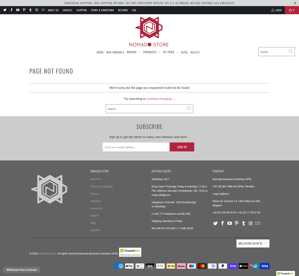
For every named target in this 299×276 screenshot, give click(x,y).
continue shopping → (160, 99)
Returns (123, 10)
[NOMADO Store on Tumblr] (30, 10)
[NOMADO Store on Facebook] (11, 10)
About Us (53, 10)
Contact (67, 10)
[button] (134, 52)
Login (278, 10)
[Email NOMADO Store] (43, 10)
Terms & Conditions (102, 10)
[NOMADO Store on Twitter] (5, 10)
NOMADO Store (47, 253)
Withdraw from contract (22, 269)
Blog (93, 222)
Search (95, 215)
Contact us (97, 208)
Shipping (81, 10)
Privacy (95, 193)
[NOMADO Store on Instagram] (36, 10)
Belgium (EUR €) (250, 243)
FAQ (134, 10)
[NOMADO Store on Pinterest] (24, 10)
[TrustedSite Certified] (130, 252)
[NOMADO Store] (149, 31)
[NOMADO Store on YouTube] (17, 10)
